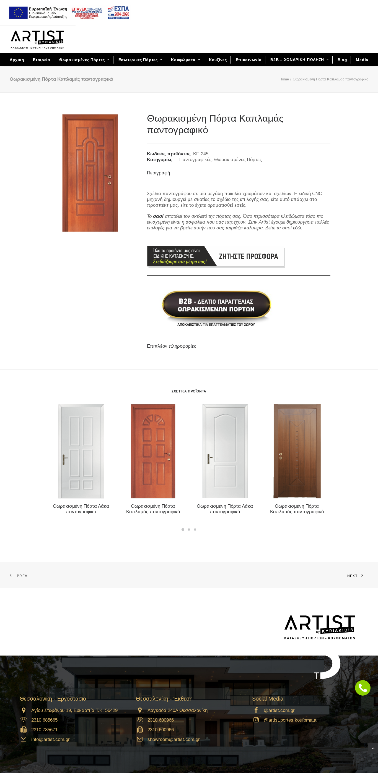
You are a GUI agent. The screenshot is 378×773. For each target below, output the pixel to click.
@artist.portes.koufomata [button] (290, 720)
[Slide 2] (189, 529)
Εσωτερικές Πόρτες (138, 59)
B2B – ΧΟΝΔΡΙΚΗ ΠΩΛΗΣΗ (297, 59)
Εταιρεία (41, 59)
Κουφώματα (183, 59)
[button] (81, 451)
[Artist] (37, 39)
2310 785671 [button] (44, 729)
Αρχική (17, 59)
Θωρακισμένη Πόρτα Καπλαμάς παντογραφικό (153, 509)
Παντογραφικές (195, 159)
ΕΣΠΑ (67, 13)
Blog (342, 59)
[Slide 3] (195, 529)
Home (284, 79)
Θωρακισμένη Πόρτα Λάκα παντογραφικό (81, 509)
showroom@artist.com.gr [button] (173, 739)
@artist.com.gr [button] (279, 710)
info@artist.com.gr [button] (50, 739)
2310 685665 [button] (44, 720)
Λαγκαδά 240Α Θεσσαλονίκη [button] (177, 710)
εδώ (297, 227)
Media (362, 59)
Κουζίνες (218, 59)
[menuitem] (69, 12)
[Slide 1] (183, 529)
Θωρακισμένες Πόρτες (82, 59)
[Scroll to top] (373, 747)
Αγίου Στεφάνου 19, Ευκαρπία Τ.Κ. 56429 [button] (74, 710)
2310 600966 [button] (160, 720)
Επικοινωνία (249, 59)
